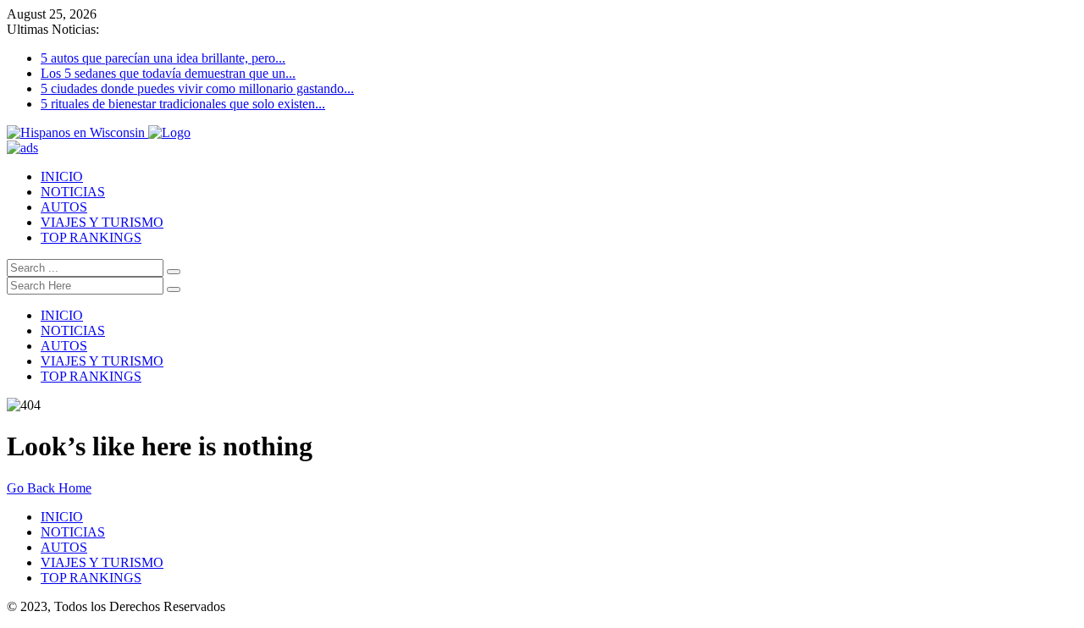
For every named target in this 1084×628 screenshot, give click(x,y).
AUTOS (64, 207)
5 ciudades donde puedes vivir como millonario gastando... (197, 88)
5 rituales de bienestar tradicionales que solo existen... (183, 103)
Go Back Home (49, 488)
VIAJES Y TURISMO (102, 222)
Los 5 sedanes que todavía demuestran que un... (168, 73)
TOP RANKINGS (91, 237)
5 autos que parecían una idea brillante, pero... (163, 58)
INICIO (62, 176)
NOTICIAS (73, 192)
